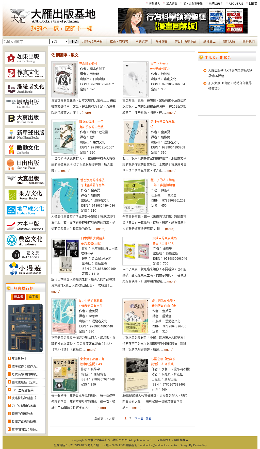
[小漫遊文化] (25, 274)
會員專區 (161, 41)
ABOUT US (236, 3)
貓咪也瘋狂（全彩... (25, 382)
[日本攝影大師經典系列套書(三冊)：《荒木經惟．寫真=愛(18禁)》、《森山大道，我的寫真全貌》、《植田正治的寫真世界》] (65, 273)
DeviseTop (199, 445)
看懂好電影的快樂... (25, 422)
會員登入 (154, 3)
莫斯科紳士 (19, 359)
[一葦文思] (25, 258)
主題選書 (142, 41)
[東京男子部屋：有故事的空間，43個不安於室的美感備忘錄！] (65, 391)
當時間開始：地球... (25, 429)
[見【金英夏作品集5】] (136, 154)
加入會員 (171, 3)
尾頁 (149, 418)
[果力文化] (25, 200)
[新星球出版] (25, 139)
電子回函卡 (216, 3)
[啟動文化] (25, 154)
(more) (86, 112)
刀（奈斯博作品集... (25, 406)
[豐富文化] (25, 246)
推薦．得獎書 (119, 41)
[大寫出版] (25, 124)
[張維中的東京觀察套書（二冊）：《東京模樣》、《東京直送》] (136, 264)
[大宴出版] (25, 185)
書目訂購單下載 (185, 41)
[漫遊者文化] (25, 93)
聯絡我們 (248, 41)
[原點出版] (25, 109)
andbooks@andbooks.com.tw (158, 445)
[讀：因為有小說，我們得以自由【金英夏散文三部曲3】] (136, 333)
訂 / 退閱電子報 (193, 3)
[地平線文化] (25, 215)
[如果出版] (25, 63)
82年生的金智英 (23, 390)
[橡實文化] (25, 78)
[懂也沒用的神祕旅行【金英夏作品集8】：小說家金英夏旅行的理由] (65, 212)
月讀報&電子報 (92, 41)
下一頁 (139, 418)
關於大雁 (229, 41)
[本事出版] (25, 230)
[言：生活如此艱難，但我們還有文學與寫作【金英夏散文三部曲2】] (64, 333)
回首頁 (253, 3)
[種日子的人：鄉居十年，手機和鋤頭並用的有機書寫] (136, 212)
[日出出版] (25, 170)
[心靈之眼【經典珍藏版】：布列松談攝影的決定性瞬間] (136, 391)
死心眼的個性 (88, 64)
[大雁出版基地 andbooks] (60, 32)
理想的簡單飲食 (22, 414)
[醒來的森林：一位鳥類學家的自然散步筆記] (64, 154)
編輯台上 (209, 41)
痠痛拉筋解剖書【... (25, 398)
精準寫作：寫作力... (25, 367)
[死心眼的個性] (64, 96)
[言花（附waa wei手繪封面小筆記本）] (136, 96)
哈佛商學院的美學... (25, 374)
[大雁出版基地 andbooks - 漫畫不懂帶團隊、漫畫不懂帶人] (183, 32)
